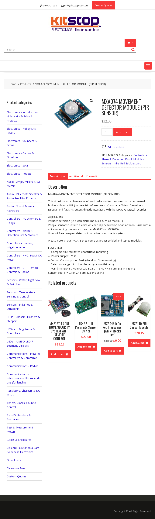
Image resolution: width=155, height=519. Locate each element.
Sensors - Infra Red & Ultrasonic (121, 163)
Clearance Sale (16, 468)
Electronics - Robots (19, 173)
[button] (148, 66)
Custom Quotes (103, 5)
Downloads (14, 460)
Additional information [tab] (84, 176)
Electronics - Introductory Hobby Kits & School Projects (22, 116)
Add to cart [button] (57, 354)
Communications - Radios (22, 366)
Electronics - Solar (18, 165)
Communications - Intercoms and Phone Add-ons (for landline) (23, 378)
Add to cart (123, 132)
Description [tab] (57, 176)
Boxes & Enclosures (19, 440)
